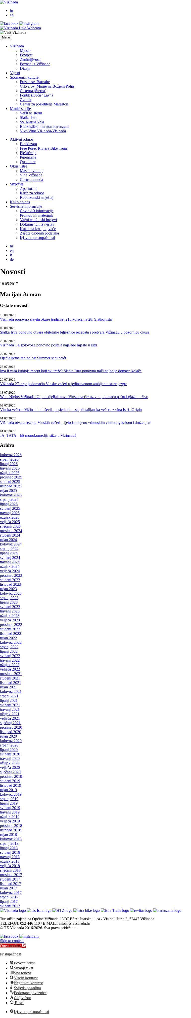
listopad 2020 (10, 732)
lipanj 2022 (9, 651)
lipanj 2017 (9, 901)
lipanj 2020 (9, 749)
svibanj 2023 (10, 607)
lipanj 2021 (9, 700)
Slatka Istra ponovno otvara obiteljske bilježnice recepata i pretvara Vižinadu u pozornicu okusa (74, 332)
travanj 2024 (10, 562)
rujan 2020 (8, 736)
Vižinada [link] (17, 46)
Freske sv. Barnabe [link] (35, 82)
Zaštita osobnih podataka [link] (39, 233)
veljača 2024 (10, 571)
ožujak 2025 (9, 517)
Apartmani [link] (28, 188)
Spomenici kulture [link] (24, 77)
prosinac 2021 (11, 674)
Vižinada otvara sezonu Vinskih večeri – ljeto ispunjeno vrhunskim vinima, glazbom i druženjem (75, 422)
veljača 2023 (10, 620)
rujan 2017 (8, 888)
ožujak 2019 (9, 816)
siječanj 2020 (10, 772)
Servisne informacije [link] (26, 206)
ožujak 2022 (9, 665)
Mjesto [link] (25, 50)
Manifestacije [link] (20, 108)
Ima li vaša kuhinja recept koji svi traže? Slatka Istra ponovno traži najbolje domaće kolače (71, 371)
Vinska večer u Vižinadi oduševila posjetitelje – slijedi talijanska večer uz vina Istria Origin (71, 409)
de (12, 259)
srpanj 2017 (9, 897)
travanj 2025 (10, 513)
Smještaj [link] (16, 184)
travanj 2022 (10, 660)
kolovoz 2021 (11, 691)
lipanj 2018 (9, 848)
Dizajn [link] (25, 68)
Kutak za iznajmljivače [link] (38, 229)
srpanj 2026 (9, 459)
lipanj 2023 (9, 602)
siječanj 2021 (10, 723)
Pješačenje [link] (28, 153)
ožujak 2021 (9, 714)
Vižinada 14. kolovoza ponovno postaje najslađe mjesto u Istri (48, 345)
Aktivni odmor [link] (21, 139)
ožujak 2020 (9, 763)
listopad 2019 (10, 785)
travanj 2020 (10, 758)
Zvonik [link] (25, 100)
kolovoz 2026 (11, 455)
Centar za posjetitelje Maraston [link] (44, 104)
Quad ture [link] (28, 162)
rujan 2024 (8, 540)
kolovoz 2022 (11, 642)
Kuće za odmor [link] (32, 193)
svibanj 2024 (10, 557)
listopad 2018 (10, 830)
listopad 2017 (10, 884)
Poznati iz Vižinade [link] (35, 64)
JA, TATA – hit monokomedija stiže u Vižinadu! (38, 435)
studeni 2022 (10, 629)
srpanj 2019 (9, 799)
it (11, 255)
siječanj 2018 (10, 870)
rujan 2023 (8, 589)
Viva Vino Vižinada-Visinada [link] (43, 131)
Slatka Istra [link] (28, 117)
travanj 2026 (10, 468)
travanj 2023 (10, 611)
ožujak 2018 (9, 861)
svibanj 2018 (10, 852)
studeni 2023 (10, 580)
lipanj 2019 (9, 803)
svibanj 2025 (10, 508)
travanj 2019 (10, 812)
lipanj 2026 (9, 464)
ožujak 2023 (9, 615)
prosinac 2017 (11, 875)
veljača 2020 (10, 767)
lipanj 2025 (9, 504)
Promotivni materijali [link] (36, 215)
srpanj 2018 (9, 843)
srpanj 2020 (9, 745)
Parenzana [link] (28, 157)
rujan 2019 (8, 790)
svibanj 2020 (10, 754)
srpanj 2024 (9, 548)
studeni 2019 (10, 781)
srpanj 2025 (9, 499)
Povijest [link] (26, 55)
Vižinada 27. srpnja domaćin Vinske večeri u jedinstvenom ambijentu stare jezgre (63, 384)
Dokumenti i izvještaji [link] (37, 224)
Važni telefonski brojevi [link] (38, 220)
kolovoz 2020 (11, 741)
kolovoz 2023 (11, 593)
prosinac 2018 (11, 825)
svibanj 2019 (10, 808)
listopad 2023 (10, 584)
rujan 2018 (8, 834)
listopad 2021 (10, 682)
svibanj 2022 (10, 656)
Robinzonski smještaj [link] (36, 197)
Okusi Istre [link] (18, 166)
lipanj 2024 (9, 553)
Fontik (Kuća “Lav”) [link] (36, 95)
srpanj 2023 (9, 598)
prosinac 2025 (11, 477)
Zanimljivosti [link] (30, 59)
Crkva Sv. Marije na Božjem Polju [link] (47, 86)
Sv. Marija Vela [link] (32, 122)
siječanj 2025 (10, 526)
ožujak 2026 (9, 473)
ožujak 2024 (9, 566)
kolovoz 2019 (11, 794)
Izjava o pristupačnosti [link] (37, 238)
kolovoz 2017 (11, 892)
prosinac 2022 (11, 624)
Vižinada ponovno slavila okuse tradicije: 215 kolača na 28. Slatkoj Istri (56, 319)
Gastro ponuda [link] (31, 179)
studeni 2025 (10, 481)
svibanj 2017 (10, 906)
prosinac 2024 (11, 531)
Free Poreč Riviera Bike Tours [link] (44, 148)
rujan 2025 (8, 490)
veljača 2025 (10, 522)
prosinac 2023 (11, 575)
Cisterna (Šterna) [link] (33, 91)
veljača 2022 (10, 669)
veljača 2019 (10, 821)
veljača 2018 (10, 866)
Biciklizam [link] (28, 144)
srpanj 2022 (9, 647)
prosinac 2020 (11, 727)
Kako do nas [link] (20, 202)
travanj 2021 (10, 709)
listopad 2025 (10, 486)
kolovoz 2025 (11, 495)
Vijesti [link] (15, 73)
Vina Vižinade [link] (31, 175)
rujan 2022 (8, 638)
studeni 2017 (10, 879)
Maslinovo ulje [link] (31, 171)
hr (11, 10)
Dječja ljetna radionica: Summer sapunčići (33, 358)
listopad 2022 (10, 633)
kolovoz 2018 (11, 839)
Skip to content (12, 941)
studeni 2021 (10, 678)
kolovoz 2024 (11, 544)
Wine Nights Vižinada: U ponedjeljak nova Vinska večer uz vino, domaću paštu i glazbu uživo (74, 397)
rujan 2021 (8, 687)
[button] (6, 37)
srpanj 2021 (9, 696)
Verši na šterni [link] (31, 113)
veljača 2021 (10, 718)
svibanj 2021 (10, 705)
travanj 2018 (10, 857)
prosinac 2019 (11, 776)
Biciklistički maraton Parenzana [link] (44, 126)
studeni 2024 (10, 535)
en (12, 15)
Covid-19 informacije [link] (36, 211)
